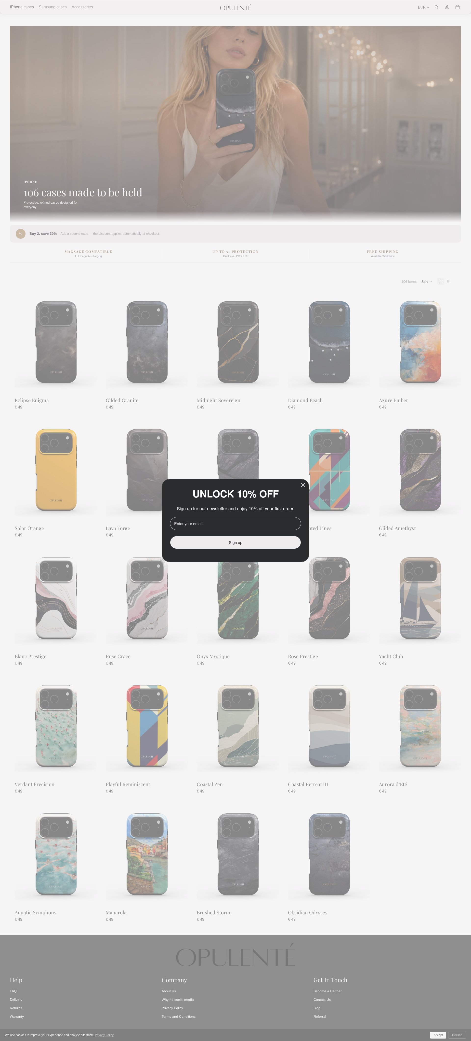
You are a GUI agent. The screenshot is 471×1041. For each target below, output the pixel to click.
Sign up (235, 542)
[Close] (303, 485)
